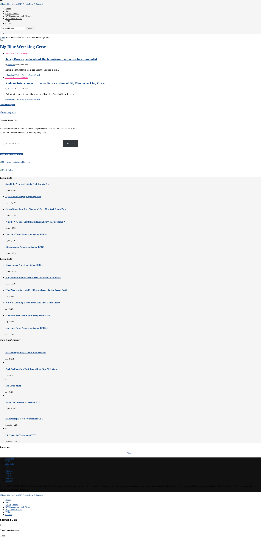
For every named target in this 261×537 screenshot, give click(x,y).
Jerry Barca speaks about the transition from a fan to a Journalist (51, 59)
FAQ (7, 21)
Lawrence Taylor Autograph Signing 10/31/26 (26, 328)
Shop (7, 11)
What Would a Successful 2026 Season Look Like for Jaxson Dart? (36, 290)
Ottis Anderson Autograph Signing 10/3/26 (24, 247)
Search (29, 28)
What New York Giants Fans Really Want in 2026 (28, 315)
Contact (8, 23)
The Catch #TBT (13, 386)
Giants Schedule (12, 13)
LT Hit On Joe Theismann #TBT (20, 435)
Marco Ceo (11, 65)
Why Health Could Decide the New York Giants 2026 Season (33, 277)
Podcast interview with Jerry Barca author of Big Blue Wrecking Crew (55, 83)
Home (8, 9)
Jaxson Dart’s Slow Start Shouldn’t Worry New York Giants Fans (35, 209)
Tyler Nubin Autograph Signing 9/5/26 (23, 196)
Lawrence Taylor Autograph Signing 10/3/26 (25, 234)
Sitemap (130, 453)
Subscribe (71, 143)
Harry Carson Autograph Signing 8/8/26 (24, 265)
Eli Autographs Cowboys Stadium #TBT (24, 419)
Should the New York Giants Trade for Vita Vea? (28, 184)
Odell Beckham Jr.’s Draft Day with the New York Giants (31, 369)
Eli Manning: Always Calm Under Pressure (25, 352)
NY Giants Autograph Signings (18, 16)
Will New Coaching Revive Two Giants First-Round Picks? (32, 303)
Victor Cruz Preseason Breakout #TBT (23, 402)
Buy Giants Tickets (13, 18)
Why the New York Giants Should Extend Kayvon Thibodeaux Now (36, 222)
